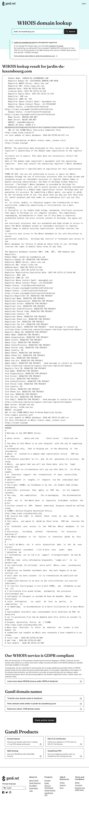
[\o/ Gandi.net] (14, 778)
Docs (61, 788)
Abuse (77, 783)
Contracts (78, 785)
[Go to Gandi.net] (9, 4)
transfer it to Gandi (56, 46)
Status (62, 783)
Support (63, 785)
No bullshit (33, 786)
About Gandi (33, 780)
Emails (46, 783)
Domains (47, 780)
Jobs (31, 791)
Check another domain (44, 720)
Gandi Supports (35, 783)
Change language (9, 784)
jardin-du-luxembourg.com (24, 42)
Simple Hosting (49, 790)
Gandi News (33, 788)
